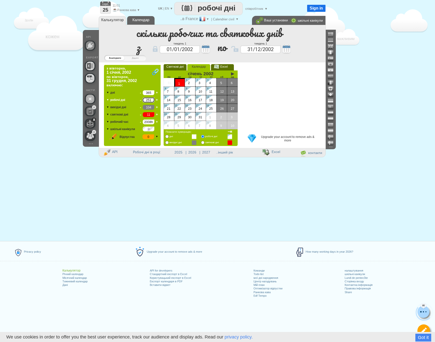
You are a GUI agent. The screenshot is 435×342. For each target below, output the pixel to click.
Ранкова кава (262, 292)
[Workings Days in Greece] (333, 125)
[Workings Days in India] (333, 70)
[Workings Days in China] (333, 76)
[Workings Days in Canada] (333, 89)
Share (348, 292)
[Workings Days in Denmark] (333, 143)
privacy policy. (239, 336)
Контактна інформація (359, 284)
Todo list (258, 274)
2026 (192, 152)
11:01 (116, 5)
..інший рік (224, 152)
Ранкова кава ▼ (126, 10)
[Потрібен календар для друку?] (90, 78)
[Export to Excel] (90, 66)
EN (167, 8)
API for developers (161, 270)
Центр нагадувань (265, 281)
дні (112, 92)
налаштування (354, 270)
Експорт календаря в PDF (166, 281)
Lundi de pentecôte (356, 277)
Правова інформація (358, 288)
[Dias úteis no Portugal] (333, 107)
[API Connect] (90, 45)
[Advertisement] (282, 96)
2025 (178, 152)
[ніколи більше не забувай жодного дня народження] (90, 123)
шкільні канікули (355, 274)
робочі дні (117, 100)
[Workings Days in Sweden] (333, 137)
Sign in (316, 8)
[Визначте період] (423, 330)
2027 (206, 152)
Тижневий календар (75, 281)
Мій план (259, 284)
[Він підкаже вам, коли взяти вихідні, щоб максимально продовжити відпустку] (90, 99)
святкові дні (119, 114)
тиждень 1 (179, 43)
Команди (259, 270)
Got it (423, 337)
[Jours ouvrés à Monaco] (333, 101)
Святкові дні (175, 66)
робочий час (119, 122)
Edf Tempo (260, 295)
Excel (222, 66)
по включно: (121, 76)
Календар (199, 66)
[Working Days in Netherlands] (333, 113)
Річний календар (72, 274)
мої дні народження (265, 277)
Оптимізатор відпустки (267, 288)
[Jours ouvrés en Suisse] (333, 95)
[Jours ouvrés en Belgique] (333, 83)
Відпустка (127, 137)
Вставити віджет (160, 284)
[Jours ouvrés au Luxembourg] (333, 131)
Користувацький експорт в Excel (170, 277)
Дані (65, 284)
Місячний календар (74, 277)
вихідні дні (118, 107)
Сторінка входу (354, 281)
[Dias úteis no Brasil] (333, 64)
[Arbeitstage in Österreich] (333, 119)
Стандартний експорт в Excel (168, 274)
